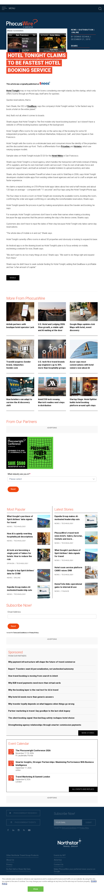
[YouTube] (29, 830)
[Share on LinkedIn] (80, 51)
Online (75, 32)
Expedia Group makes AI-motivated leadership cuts (19, 588)
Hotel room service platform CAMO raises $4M (68, 569)
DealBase (32, 106)
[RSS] (23, 830)
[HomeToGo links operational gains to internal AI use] (91, 589)
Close (35, 889)
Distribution (86, 30)
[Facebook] (8, 830)
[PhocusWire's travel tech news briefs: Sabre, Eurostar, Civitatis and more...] (91, 538)
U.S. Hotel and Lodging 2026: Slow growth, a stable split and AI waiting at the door (51, 327)
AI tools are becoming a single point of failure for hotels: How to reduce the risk (19, 555)
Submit (88, 822)
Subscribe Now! (64, 813)
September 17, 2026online (23, 769)
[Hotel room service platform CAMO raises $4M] (91, 572)
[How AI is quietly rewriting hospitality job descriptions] (43, 538)
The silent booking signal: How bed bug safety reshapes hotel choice (41, 718)
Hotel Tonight (13, 90)
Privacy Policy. (34, 632)
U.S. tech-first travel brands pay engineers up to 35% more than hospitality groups (52, 365)
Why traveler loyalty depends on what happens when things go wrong (41, 704)
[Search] (100, 8)
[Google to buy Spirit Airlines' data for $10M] (43, 575)
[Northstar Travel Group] (70, 843)
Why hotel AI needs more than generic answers (31, 697)
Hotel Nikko (57, 156)
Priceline (65, 146)
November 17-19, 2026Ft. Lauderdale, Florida (25, 754)
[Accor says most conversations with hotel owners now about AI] (84, 349)
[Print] (89, 51)
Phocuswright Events (25, 822)
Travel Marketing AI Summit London (33, 777)
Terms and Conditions (20, 632)
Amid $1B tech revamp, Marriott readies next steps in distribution (51, 402)
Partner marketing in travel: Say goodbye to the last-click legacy (39, 711)
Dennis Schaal (82, 37)
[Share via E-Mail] (84, 51)
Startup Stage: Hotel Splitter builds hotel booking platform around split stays (83, 402)
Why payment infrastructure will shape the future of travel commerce (41, 662)
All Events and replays (83, 789)
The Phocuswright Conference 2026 (33, 750)
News (74, 30)
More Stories (88, 733)
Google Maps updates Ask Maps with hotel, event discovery (82, 327)
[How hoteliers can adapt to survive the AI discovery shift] (20, 386)
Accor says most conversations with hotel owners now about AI (82, 365)
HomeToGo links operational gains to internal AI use (68, 585)
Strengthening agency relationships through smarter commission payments (44, 725)
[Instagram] (18, 830)
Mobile (13, 278)
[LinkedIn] (13, 830)
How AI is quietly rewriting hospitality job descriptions (20, 535)
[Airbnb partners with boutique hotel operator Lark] (20, 311)
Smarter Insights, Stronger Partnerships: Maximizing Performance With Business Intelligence (55, 763)
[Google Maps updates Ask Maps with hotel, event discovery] (84, 311)
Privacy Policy (84, 828)
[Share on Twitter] (76, 51)
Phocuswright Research (25, 813)
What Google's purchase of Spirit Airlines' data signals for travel (20, 519)
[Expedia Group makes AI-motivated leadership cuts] (43, 592)
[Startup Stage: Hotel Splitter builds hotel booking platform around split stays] (84, 386)
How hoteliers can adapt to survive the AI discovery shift (19, 402)
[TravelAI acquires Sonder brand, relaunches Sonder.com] (20, 349)
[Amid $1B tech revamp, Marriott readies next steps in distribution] (52, 386)
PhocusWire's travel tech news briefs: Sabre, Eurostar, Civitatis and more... (68, 536)
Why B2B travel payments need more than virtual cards (34, 683)
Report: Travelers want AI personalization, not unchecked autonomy (41, 669)
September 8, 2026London (23, 780)
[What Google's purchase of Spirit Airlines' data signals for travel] (43, 521)
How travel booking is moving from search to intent (33, 676)
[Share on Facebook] (72, 51)
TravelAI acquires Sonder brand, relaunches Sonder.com (18, 365)
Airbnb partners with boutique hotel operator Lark (20, 326)
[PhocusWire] (22, 24)
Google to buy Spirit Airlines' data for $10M (20, 572)
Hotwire (78, 146)
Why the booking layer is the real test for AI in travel (33, 690)
